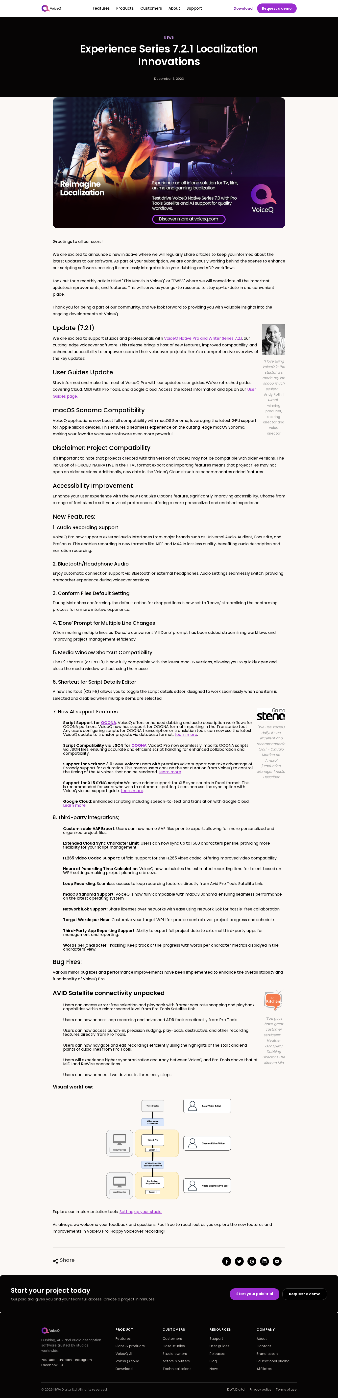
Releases (217, 1353)
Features (101, 8)
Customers (151, 8)
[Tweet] (239, 1261)
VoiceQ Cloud (127, 1361)
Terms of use (286, 1389)
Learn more (186, 734)
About (174, 8)
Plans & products (130, 1346)
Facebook (49, 1365)
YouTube (48, 1359)
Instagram (83, 1359)
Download (243, 8)
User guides (219, 1346)
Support (194, 8)
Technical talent (177, 1368)
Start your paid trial (254, 1293)
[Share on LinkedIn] (264, 1261)
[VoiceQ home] (51, 8)
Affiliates (264, 1368)
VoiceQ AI (124, 1353)
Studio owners (175, 1353)
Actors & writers (176, 1361)
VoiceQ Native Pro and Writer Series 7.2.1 (203, 338)
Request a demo (277, 8)
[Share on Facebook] (226, 1261)
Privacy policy (260, 1389)
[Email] (277, 1261)
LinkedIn (65, 1359)
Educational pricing (273, 1361)
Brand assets (268, 1353)
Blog (213, 1361)
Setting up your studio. (141, 1212)
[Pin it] (251, 1261)
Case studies (174, 1346)
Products (125, 8)
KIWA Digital (236, 1389)
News (214, 1368)
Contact (264, 1346)
